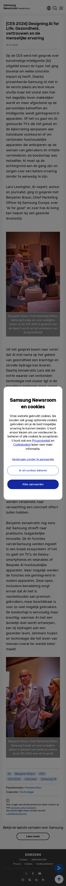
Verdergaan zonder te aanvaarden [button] (33, 459)
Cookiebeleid (22, 444)
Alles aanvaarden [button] (33, 484)
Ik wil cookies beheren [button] (33, 470)
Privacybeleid (41, 440)
